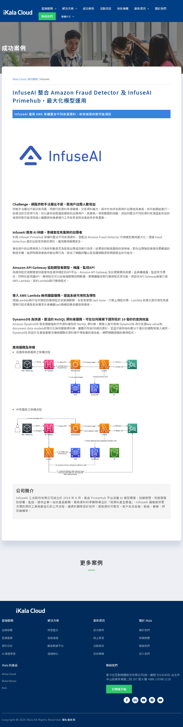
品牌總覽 (7, 630)
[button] (119, 689)
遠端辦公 (53, 653)
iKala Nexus (9, 681)
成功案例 (33, 79)
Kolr (4, 688)
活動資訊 (98, 646)
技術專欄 (98, 653)
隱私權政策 (68, 719)
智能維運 (53, 638)
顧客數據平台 (56, 646)
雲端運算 (7, 638)
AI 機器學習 (9, 653)
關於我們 (144, 630)
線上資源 (98, 638)
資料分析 (7, 646)
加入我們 (144, 653)
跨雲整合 (53, 630)
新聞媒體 (144, 638)
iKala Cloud (19, 79)
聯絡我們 (144, 646)
